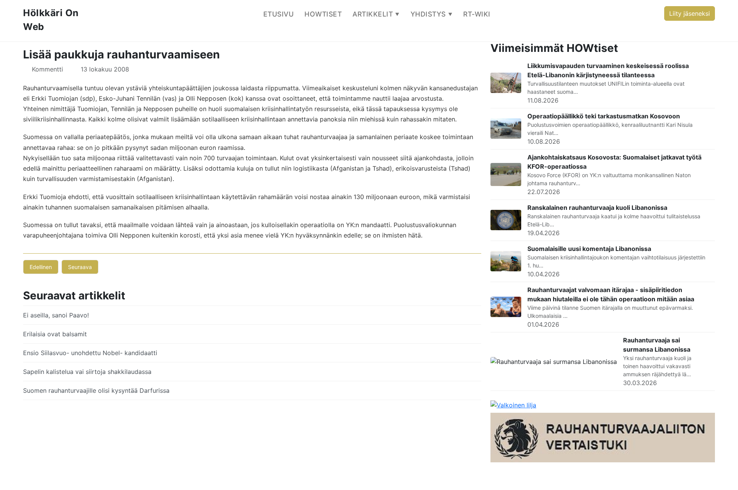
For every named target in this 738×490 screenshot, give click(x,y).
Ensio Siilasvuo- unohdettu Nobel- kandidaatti (90, 353)
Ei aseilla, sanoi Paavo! (56, 315)
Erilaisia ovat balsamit (55, 334)
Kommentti (47, 69)
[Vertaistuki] (602, 437)
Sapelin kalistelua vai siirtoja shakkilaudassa (87, 371)
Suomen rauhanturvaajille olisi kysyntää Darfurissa (96, 390)
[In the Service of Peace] (513, 405)
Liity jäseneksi (689, 13)
